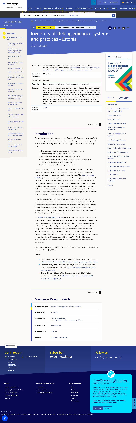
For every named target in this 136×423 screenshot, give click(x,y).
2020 (45, 108)
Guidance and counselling (60, 337)
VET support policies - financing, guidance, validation (67, 320)
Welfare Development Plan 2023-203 (50, 218)
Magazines (74, 395)
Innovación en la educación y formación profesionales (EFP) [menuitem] (16, 77)
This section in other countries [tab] (124, 97)
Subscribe (56, 352)
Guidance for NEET (114, 175)
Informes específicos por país (60, 21)
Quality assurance (114, 119)
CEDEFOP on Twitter (102, 357)
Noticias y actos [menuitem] (100, 8)
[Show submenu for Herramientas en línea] (91, 8)
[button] (114, 28)
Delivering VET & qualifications (14, 390)
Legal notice (83, 414)
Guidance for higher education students (118, 157)
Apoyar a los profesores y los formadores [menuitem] (15, 128)
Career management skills (117, 123)
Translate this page (71, 16)
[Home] (12, 5)
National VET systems (11, 395)
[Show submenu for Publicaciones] (4, 33)
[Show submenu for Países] (116, 8)
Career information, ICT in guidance (117, 135)
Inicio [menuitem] (30, 8)
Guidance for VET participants (118, 152)
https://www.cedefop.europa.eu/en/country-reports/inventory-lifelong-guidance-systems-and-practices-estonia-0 (71, 69)
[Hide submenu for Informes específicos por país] (4, 37)
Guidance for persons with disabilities (117, 180)
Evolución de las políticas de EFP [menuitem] (15, 151)
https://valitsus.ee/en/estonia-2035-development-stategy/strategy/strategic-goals (69, 262)
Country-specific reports (45, 392)
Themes (6, 383)
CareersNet (54, 331)
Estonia (55, 312)
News (73, 387)
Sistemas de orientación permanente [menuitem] (15, 90)
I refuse (107, 408)
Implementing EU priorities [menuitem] (16, 72)
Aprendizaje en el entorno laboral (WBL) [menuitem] (15, 44)
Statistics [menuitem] (69, 8)
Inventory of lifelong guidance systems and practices (66, 306)
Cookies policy (52, 414)
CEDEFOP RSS (120, 357)
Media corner (75, 401)
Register (115, 2)
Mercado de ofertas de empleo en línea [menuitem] (15, 103)
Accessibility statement (12, 414)
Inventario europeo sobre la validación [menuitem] (15, 63)
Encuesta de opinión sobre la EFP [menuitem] (16, 109)
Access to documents (39, 414)
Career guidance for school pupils (119, 148)
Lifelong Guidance (56, 326)
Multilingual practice (26, 414)
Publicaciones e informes (42, 21)
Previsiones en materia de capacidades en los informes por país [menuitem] (15, 116)
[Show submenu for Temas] (40, 8)
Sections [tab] (110, 97)
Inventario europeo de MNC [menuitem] (14, 57)
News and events (75, 383)
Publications (41, 387)
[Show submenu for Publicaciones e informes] (62, 8)
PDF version (110, 28)
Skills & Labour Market (12, 387)
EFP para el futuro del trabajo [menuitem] (14, 140)
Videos (73, 398)
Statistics (7, 398)
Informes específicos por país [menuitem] (15, 38)
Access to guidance (114, 115)
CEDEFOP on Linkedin (111, 357)
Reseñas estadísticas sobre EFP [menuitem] (16, 122)
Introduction (112, 105)
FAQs (3, 414)
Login (104, 2)
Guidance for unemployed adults (119, 167)
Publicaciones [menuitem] (11, 33)
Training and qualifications (117, 140)
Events (73, 390)
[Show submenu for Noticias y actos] (107, 8)
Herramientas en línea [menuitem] (82, 8)
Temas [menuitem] (37, 8)
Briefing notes (42, 390)
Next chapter (93, 124)
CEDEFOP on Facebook (97, 357)
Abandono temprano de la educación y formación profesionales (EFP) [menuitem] (16, 50)
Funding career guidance (116, 144)
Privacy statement (62, 414)
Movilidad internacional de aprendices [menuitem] (16, 84)
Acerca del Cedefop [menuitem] (126, 8)
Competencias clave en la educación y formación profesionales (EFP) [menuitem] (15, 97)
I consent (97, 408)
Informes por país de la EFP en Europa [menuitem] (15, 146)
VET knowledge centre (58, 318)
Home (32, 20)
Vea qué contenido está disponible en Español (82, 12)
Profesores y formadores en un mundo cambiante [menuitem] (15, 134)
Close (113, 15)
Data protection (74, 414)
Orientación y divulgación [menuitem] (15, 68)
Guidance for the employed (117, 162)
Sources (110, 185)
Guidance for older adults (116, 171)
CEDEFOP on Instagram (116, 357)
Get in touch (12, 352)
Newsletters (74, 392)
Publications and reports (45, 383)
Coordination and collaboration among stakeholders (118, 110)
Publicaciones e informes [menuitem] (52, 8)
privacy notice (112, 402)
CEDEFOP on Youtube (106, 357)
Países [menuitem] (113, 8)
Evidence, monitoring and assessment (116, 128)
